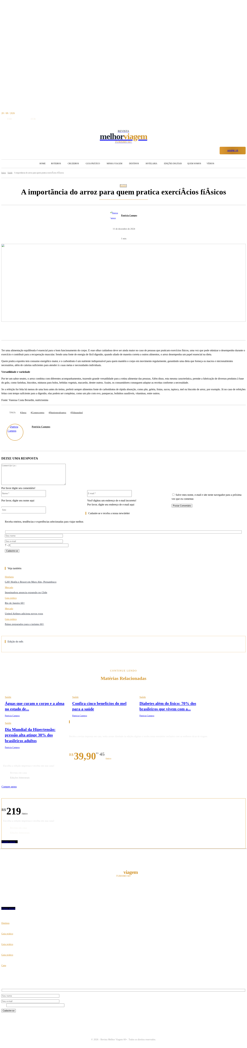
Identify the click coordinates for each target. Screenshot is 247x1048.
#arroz (23, 412)
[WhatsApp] (75, 331)
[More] (88, 331)
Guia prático (11, 598)
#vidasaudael (77, 412)
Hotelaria (9, 577)
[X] (50, 331)
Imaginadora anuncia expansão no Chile (26, 592)
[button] (216, 150)
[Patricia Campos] (115, 215)
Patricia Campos (129, 215)
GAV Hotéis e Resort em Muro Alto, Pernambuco (30, 582)
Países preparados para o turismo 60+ (24, 624)
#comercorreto (37, 412)
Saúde (123, 185)
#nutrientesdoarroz (57, 412)
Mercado (9, 587)
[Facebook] (38, 331)
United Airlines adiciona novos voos (24, 613)
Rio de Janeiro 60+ (15, 603)
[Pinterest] (63, 331)
